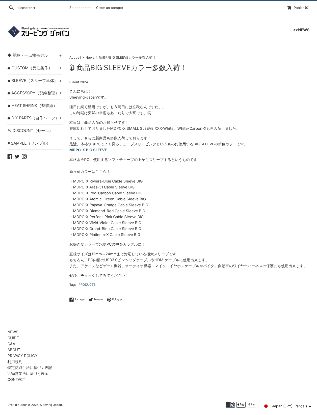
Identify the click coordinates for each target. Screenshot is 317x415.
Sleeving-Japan (51, 405)
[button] (286, 406)
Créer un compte (109, 8)
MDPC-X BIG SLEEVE (88, 150)
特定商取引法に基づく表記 (29, 367)
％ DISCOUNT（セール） (30, 130)
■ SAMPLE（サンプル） (29, 143)
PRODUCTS (87, 284)
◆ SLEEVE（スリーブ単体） (34, 80)
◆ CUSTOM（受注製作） (34, 67)
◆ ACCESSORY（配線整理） (34, 92)
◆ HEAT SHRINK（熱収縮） (32, 105)
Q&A (11, 343)
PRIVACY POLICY (22, 355)
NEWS (13, 332)
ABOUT (13, 349)
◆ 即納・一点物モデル (34, 55)
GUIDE (13, 338)
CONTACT (16, 379)
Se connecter (80, 8)
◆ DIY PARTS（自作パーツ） (34, 117)
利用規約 (14, 361)
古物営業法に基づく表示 (27, 373)
